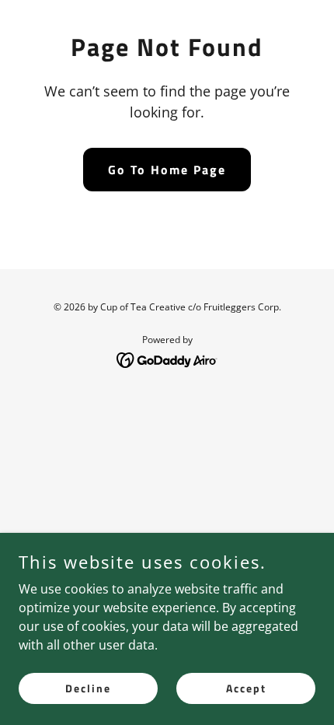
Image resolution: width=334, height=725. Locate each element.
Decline (88, 688)
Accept (246, 688)
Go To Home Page (167, 169)
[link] (167, 358)
